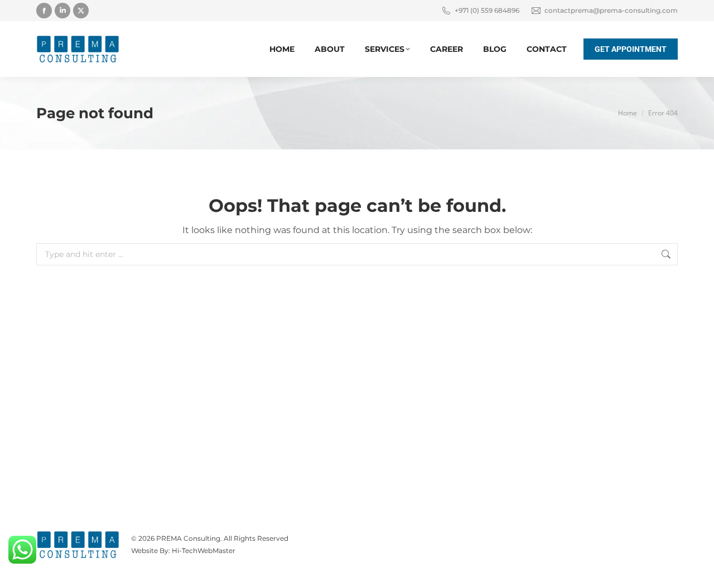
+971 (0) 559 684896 (487, 10)
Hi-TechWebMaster (203, 550)
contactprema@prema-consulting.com (611, 10)
